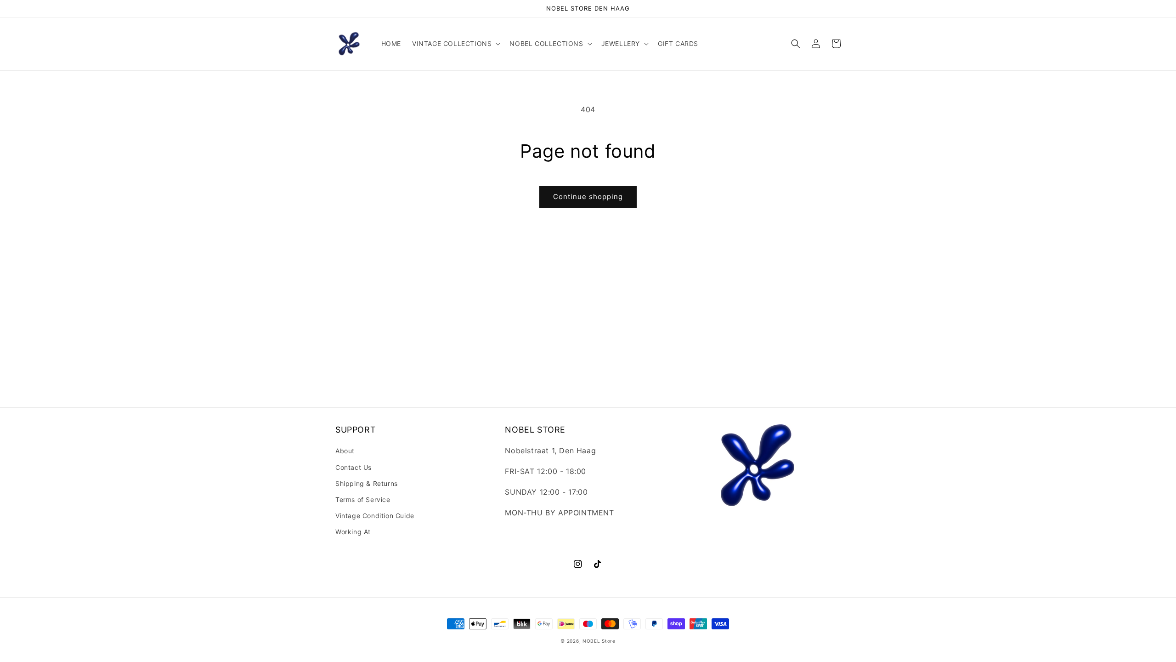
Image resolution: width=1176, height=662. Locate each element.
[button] (455, 43)
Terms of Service (362, 499)
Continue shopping (588, 196)
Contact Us (353, 467)
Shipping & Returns (366, 483)
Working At (353, 532)
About (345, 451)
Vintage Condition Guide (374, 515)
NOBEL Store (599, 641)
